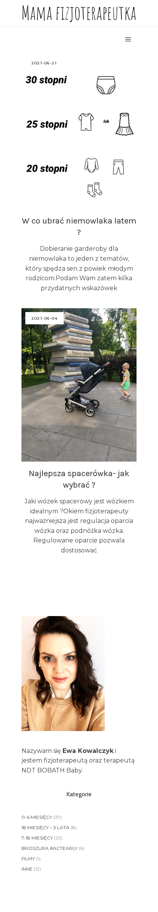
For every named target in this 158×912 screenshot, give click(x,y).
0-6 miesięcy (36, 817)
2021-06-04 (44, 318)
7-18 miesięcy (37, 838)
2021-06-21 (44, 63)
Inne (27, 869)
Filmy (28, 858)
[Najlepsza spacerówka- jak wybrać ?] (79, 385)
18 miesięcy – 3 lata (45, 827)
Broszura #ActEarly (49, 848)
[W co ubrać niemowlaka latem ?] (79, 131)
